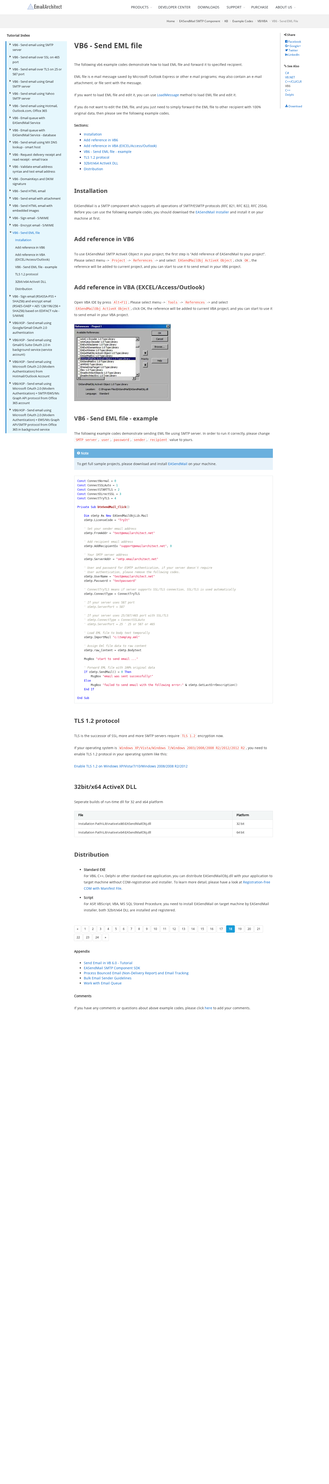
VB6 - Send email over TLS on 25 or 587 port (37, 71)
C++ (287, 90)
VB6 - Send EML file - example (36, 267)
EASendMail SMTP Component (199, 21)
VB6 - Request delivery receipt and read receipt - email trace (37, 157)
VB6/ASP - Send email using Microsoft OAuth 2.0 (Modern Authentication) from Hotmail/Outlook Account (33, 368)
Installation (23, 240)
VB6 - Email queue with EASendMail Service (29, 120)
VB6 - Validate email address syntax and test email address (34, 169)
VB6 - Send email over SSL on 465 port (36, 59)
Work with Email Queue (103, 983)
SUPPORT (234, 7)
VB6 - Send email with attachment (37, 198)
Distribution (23, 289)
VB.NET (290, 77)
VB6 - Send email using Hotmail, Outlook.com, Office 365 (35, 108)
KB (226, 21)
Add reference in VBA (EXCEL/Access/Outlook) (32, 257)
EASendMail (177, 463)
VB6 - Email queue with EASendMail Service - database (34, 132)
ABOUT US (284, 7)
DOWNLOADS (208, 7)
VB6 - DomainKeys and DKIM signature (33, 181)
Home (171, 21)
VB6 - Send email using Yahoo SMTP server (33, 96)
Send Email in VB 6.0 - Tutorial (108, 963)
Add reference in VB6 (30, 247)
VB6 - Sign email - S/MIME (31, 218)
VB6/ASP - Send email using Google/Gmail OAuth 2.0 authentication (32, 328)
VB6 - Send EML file (26, 232)
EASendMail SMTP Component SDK (112, 968)
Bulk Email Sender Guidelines (108, 978)
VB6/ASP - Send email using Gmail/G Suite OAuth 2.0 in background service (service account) (32, 347)
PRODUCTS (140, 7)
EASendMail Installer (212, 212)
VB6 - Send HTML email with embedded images (33, 208)
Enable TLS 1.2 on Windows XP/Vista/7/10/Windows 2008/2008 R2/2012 (131, 766)
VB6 (287, 86)
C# (287, 73)
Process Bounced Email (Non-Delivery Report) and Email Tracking (136, 973)
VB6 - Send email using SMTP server (33, 47)
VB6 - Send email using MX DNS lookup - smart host (35, 144)
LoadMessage (168, 95)
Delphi (289, 95)
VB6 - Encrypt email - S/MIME (33, 225)
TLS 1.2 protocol (26, 274)
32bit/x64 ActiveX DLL (30, 281)
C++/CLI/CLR (293, 82)
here (208, 1008)
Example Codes (242, 21)
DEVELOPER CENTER (174, 7)
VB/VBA (262, 21)
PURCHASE (259, 7)
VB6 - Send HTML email (29, 191)
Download (295, 106)
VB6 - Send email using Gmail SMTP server (33, 83)
